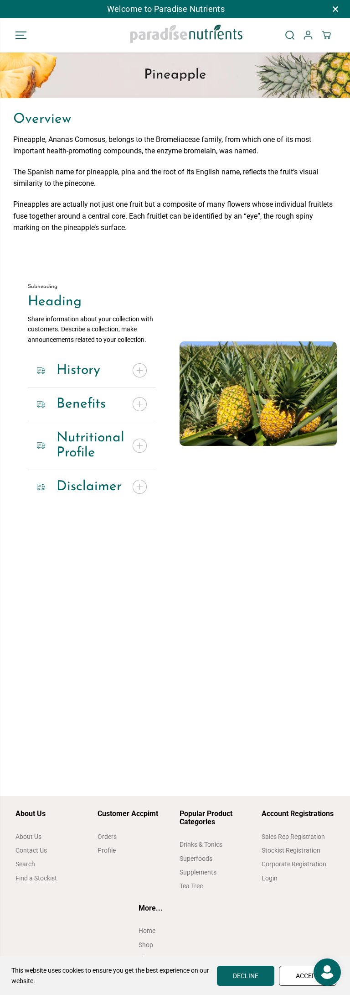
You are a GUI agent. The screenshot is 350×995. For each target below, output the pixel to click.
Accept (307, 975)
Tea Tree (191, 886)
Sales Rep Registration (293, 836)
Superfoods (196, 858)
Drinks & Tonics (201, 844)
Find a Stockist (36, 878)
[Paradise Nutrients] (175, 35)
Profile (107, 850)
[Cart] (326, 35)
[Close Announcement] (335, 9)
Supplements (198, 872)
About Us (28, 836)
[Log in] (308, 35)
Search (25, 864)
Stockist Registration (291, 850)
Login (270, 878)
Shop (146, 944)
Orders (107, 836)
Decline (245, 975)
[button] (20, 35)
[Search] (290, 35)
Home (147, 930)
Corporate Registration (294, 864)
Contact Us (31, 850)
